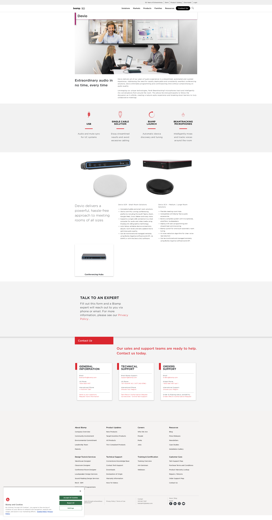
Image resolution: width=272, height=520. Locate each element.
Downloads (110, 470)
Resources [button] (173, 427)
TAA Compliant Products (115, 445)
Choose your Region (170, 389)
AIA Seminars (143, 465)
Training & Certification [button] (148, 457)
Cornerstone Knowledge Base (117, 461)
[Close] (80, 491)
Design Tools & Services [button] (85, 457)
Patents (78, 449)
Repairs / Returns (176, 474)
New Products (111, 432)
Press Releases (174, 436)
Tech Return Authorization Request (134, 394)
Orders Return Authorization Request (177, 396)
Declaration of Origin (114, 474)
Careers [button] (141, 427)
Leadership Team (81, 445)
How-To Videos (112, 483)
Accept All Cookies (71, 498)
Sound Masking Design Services (87, 478)
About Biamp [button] (80, 427)
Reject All (70, 503)
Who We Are (143, 432)
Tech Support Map (176, 461)
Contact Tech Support (114, 465)
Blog (171, 432)
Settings (71, 508)
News (171, 498)
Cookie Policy (42, 511)
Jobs (139, 445)
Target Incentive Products (116, 436)
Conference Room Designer (85, 470)
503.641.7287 (142, 501)
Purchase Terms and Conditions (181, 465)
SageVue (173, 241)
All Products (111, 440)
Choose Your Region (128, 389)
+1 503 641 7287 (85, 389)
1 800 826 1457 (85, 383)
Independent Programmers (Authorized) (85, 488)
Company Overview (82, 432)
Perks (140, 440)
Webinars (141, 470)
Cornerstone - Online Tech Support (134, 396)
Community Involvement (84, 436)
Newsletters (173, 440)
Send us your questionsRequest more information (89, 395)
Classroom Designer (82, 465)
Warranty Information (114, 478)
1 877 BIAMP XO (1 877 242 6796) (133, 383)
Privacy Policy (110, 501)
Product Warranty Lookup (179, 470)
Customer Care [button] (175, 457)
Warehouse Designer (83, 461)
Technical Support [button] (114, 457)
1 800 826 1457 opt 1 (170, 383)
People (140, 436)
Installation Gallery (176, 449)
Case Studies (174, 445)
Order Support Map (176, 478)
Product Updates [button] (113, 427)
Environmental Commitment (86, 440)
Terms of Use (121, 501)
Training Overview (145, 461)
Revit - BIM (79, 483)
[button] (125, 8)
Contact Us (183, 8)
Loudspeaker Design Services (86, 474)
